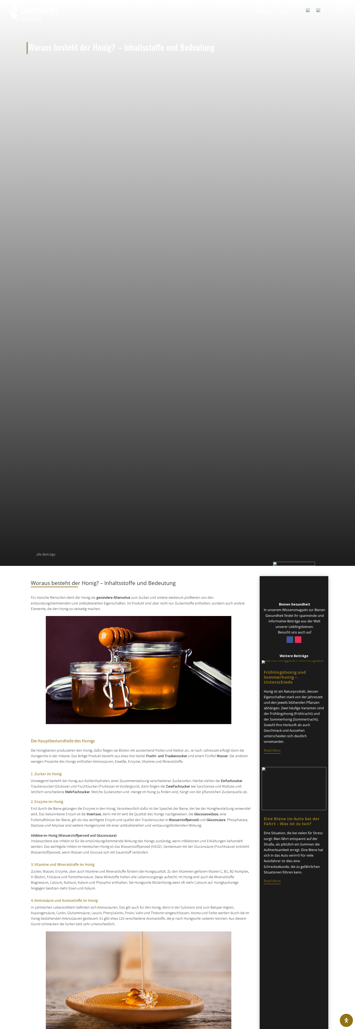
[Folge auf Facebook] (290, 639)
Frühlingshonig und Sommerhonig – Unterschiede (285, 677)
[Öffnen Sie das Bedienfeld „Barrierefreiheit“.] (346, 1020)
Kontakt (285, 11)
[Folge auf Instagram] (298, 639)
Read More (272, 750)
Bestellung (264, 11)
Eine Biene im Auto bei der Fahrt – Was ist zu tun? (292, 821)
